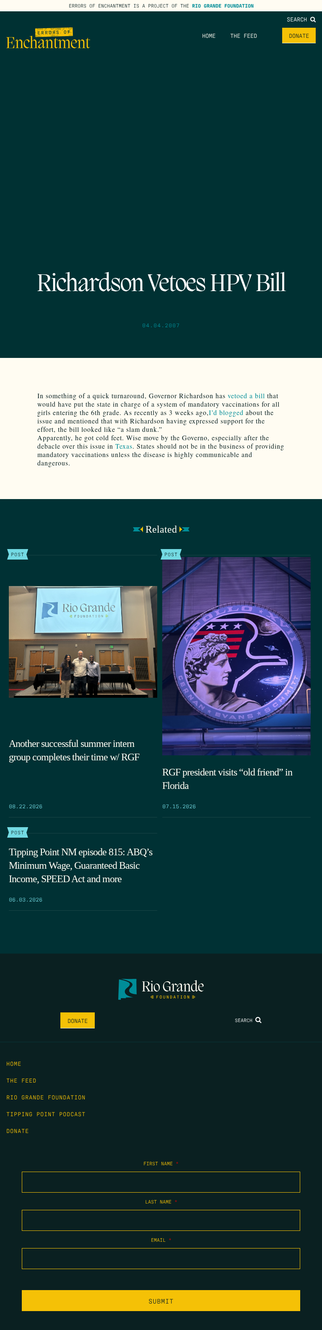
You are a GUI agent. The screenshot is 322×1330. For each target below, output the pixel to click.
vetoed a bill (246, 395)
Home (209, 35)
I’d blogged (227, 412)
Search (298, 19)
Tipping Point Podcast (46, 1113)
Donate (299, 35)
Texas (123, 446)
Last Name (161, 1201)
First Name (161, 1163)
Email (161, 1239)
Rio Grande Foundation (223, 5)
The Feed (243, 35)
